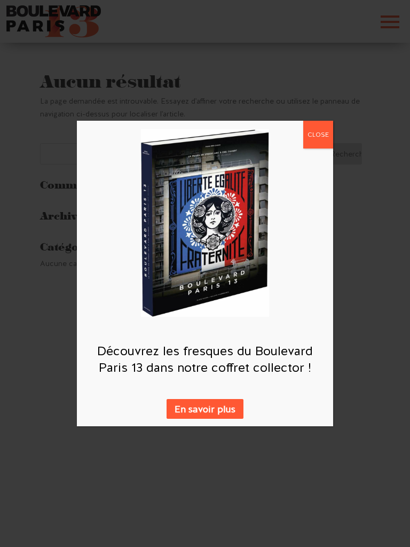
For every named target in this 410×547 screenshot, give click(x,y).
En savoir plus (205, 409)
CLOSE (318, 134)
